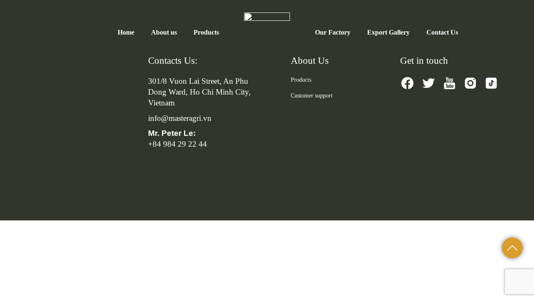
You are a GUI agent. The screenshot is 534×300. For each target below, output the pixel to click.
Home (126, 32)
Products (206, 32)
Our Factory (332, 32)
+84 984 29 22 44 (177, 144)
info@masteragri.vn (180, 118)
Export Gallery (388, 32)
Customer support (311, 95)
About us (164, 32)
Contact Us (442, 32)
